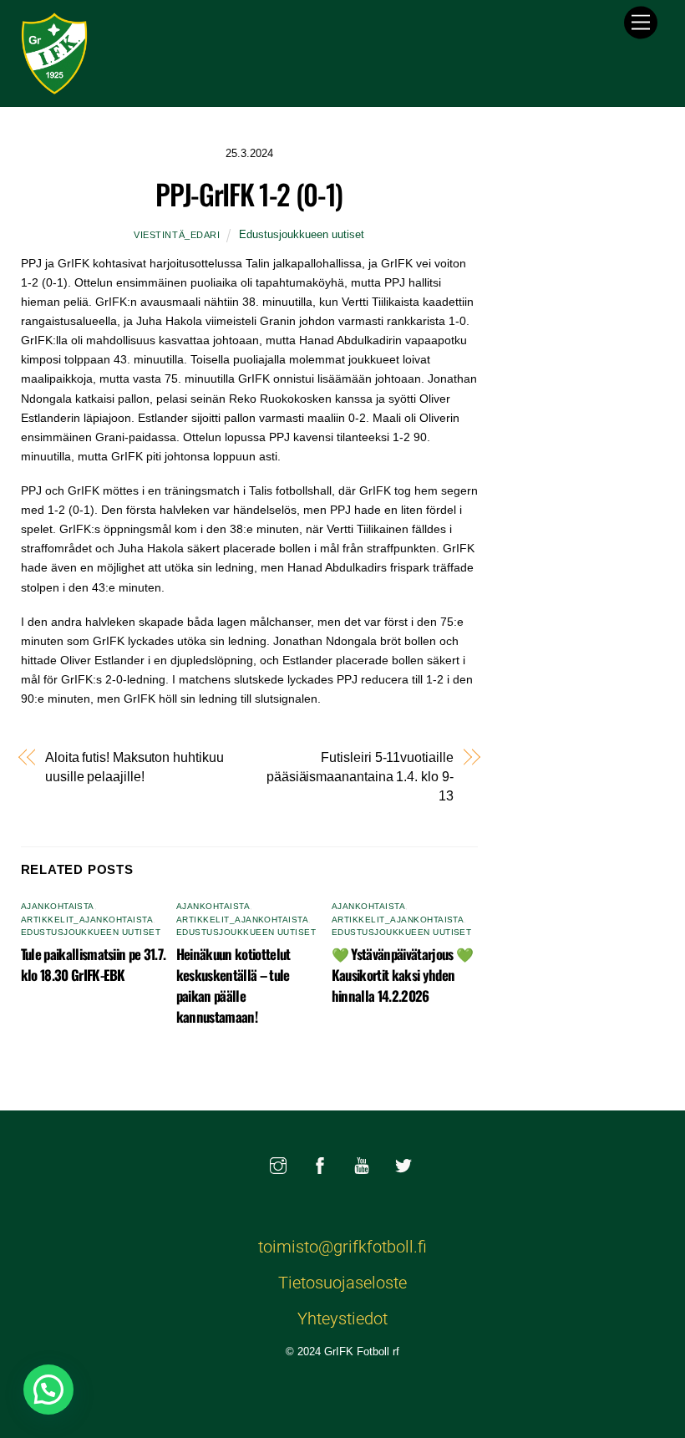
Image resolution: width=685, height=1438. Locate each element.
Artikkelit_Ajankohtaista (87, 919)
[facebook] (320, 1164)
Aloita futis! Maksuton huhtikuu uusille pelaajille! (134, 766)
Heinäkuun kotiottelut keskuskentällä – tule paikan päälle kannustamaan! (233, 985)
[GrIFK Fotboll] (54, 85)
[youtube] (361, 1164)
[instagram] (278, 1164)
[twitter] (403, 1164)
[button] (48, 1389)
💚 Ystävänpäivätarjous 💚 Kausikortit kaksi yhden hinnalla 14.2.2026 (403, 974)
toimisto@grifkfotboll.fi (342, 1247)
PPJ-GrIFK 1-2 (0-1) (248, 194)
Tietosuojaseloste (342, 1283)
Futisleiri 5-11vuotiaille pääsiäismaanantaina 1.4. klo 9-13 (360, 776)
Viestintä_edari (177, 235)
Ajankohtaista (57, 906)
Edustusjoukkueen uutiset (301, 235)
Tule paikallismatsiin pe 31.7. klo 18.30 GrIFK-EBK (93, 964)
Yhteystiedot (342, 1318)
